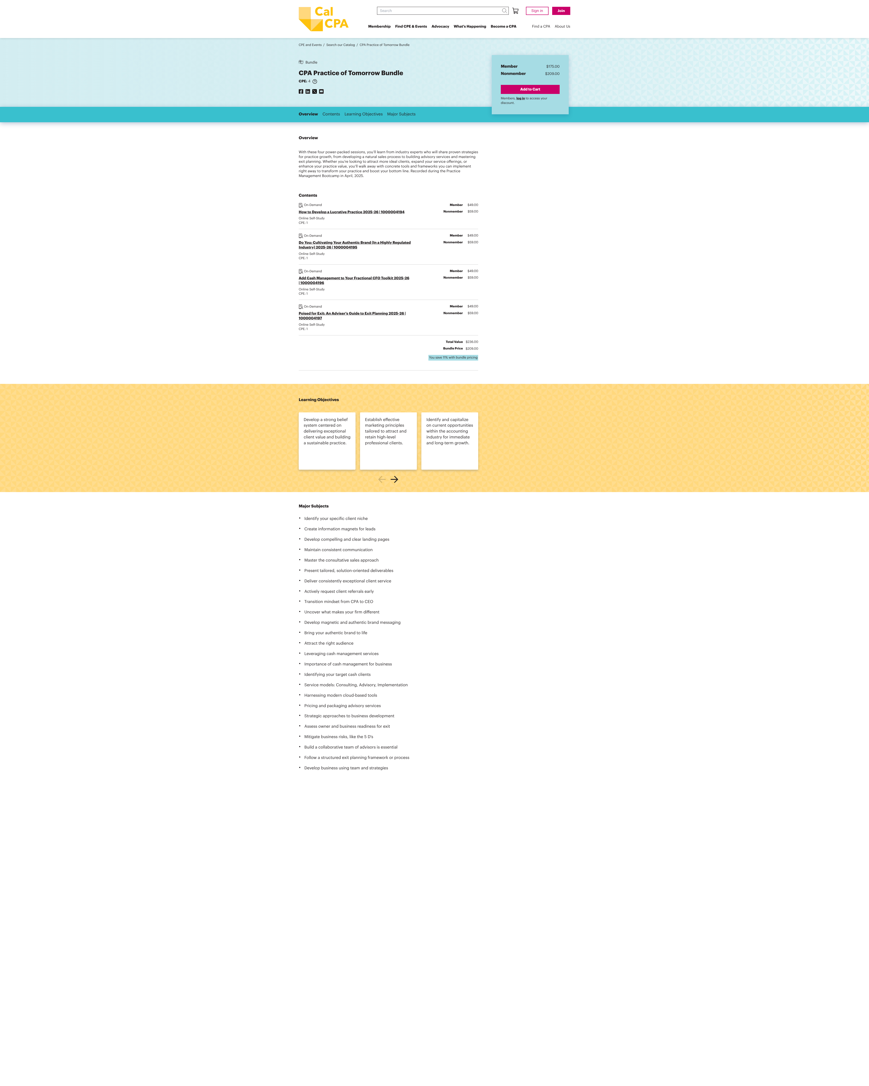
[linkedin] (308, 91)
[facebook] (301, 91)
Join (561, 11)
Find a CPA (541, 26)
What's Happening (470, 26)
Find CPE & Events (411, 26)
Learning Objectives (363, 114)
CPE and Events (310, 45)
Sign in (537, 11)
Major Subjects (401, 114)
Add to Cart (530, 89)
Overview (308, 114)
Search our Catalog (340, 45)
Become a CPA (503, 26)
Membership (379, 26)
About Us (562, 26)
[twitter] (314, 91)
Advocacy (440, 26)
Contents (331, 114)
